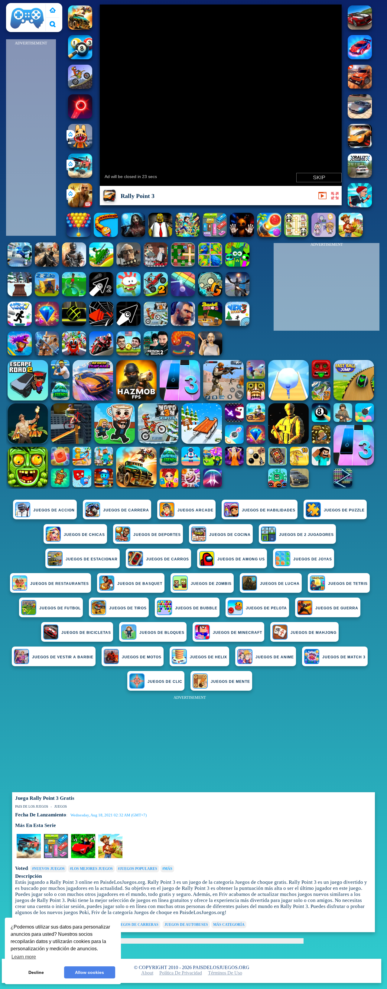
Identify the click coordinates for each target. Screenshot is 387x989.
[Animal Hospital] (80, 146)
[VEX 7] (20, 324)
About (147, 972)
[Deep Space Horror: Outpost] (133, 235)
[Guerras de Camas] (47, 353)
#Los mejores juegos (91, 869)
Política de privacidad (180, 972)
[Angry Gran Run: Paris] (360, 205)
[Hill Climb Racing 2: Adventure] (156, 294)
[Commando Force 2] (47, 265)
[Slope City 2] (74, 324)
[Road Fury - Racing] (80, 176)
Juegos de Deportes (157, 535)
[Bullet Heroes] (20, 265)
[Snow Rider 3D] (20, 294)
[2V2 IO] (47, 294)
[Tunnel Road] (101, 324)
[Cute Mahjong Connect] (296, 235)
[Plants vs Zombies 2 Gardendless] (210, 294)
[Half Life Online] (74, 265)
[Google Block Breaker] (183, 294)
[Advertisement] (31, 138)
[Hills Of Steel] (101, 265)
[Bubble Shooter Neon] (80, 116)
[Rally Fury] (360, 116)
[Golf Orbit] (74, 294)
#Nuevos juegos (48, 869)
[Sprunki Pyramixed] (237, 265)
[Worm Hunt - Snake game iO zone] (183, 353)
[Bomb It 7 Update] (183, 265)
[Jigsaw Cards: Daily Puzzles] (210, 265)
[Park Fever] (215, 235)
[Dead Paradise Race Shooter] (80, 28)
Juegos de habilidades (268, 510)
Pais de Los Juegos (27, 6)
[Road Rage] (351, 235)
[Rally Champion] (360, 28)
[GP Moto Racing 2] (101, 353)
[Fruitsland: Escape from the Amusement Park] (74, 353)
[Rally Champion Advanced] (360, 176)
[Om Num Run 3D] (128, 294)
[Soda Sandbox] (237, 294)
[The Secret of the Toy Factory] (242, 235)
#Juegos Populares (137, 869)
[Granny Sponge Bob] (160, 235)
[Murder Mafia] (156, 265)
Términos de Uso (225, 972)
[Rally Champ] (360, 87)
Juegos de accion (54, 510)
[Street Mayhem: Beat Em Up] (183, 324)
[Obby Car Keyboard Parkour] (83, 857)
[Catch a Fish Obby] (20, 353)
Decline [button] (36, 972)
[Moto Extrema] (80, 87)
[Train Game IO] (106, 235)
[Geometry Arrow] (128, 324)
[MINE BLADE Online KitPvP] (187, 235)
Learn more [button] (23, 956)
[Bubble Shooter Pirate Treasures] (269, 235)
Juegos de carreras (137, 924)
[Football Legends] (128, 353)
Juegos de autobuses (186, 924)
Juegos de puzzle (344, 510)
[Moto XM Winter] (156, 324)
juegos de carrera (126, 510)
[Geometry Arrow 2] (101, 294)
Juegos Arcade (195, 510)
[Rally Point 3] (360, 146)
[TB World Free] (323, 235)
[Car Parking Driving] (110, 857)
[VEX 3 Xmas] (237, 324)
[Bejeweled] (47, 324)
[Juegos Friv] (53, 11)
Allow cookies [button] (89, 972)
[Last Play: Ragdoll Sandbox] (128, 265)
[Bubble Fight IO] (79, 235)
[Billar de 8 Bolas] (80, 57)
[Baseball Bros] (210, 324)
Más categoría (229, 924)
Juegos (60, 806)
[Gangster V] (80, 205)
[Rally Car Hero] (360, 57)
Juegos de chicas (84, 535)
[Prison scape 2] (156, 353)
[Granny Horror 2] (210, 353)
